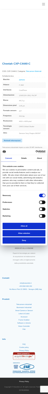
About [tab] (39, 158)
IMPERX (22, 80)
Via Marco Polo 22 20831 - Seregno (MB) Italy (25, 289)
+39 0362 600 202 (25, 286)
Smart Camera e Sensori (24, 310)
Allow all (24, 226)
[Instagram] (22, 268)
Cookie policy (24, 347)
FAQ (24, 344)
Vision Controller (24, 326)
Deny (24, 240)
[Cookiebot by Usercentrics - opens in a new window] (35, 151)
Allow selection (24, 233)
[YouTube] (26, 268)
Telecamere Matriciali (33, 71)
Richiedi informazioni (12, 140)
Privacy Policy (24, 350)
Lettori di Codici (24, 313)
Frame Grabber (24, 320)
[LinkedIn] (29, 268)
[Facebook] (18, 268)
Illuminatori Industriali (24, 307)
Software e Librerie (24, 323)
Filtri (24, 329)
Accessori (24, 317)
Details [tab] (24, 158)
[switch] (42, 202)
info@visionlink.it (25, 283)
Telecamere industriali (24, 304)
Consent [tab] (8, 158)
